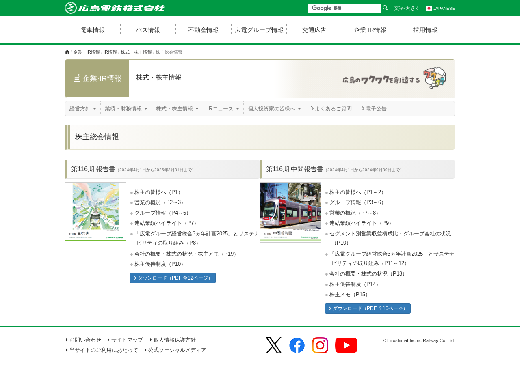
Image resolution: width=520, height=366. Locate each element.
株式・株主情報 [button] (175, 108)
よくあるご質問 (333, 108)
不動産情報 (203, 29)
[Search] (385, 8)
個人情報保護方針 (175, 340)
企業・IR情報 (86, 52)
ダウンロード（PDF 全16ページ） (370, 308)
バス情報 (148, 29)
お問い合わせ (85, 340)
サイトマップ (127, 340)
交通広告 (314, 29)
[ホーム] (67, 52)
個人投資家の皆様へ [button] (272, 108)
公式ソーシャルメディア (177, 350)
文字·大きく (407, 8)
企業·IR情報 (370, 29)
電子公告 (376, 108)
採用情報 (425, 29)
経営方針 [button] (80, 108)
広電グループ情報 (259, 29)
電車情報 (92, 29)
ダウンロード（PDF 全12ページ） (175, 278)
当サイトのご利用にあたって (103, 350)
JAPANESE (444, 8)
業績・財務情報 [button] (124, 108)
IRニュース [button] (221, 108)
